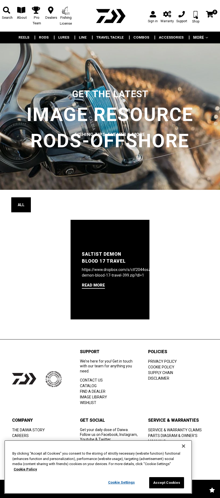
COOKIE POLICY (161, 367)
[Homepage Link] (110, 16)
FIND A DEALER (92, 391)
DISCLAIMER (158, 378)
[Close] (183, 446)
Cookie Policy (25, 469)
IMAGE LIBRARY (93, 397)
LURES (63, 37)
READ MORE (93, 285)
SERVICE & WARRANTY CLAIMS (175, 430)
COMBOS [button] (141, 37)
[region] (98, 467)
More (198, 37)
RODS (44, 37)
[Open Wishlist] (212, 490)
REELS (24, 37)
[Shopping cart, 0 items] (209, 15)
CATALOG (88, 386)
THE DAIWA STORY (28, 430)
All (21, 205)
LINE (83, 37)
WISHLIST (88, 403)
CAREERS (20, 435)
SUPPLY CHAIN (160, 373)
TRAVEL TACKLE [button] (110, 37)
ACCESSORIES (171, 37)
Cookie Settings (121, 482)
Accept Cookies (166, 483)
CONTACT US (91, 380)
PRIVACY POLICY (162, 361)
